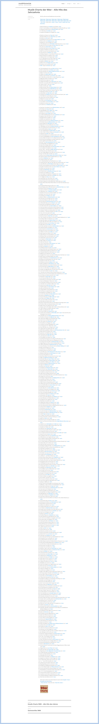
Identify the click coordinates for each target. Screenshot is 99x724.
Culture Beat (48, 46)
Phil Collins (54, 312)
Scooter (49, 240)
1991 (60, 26)
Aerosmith (56, 132)
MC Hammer (52, 243)
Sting (60, 155)
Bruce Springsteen (55, 136)
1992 (54, 30)
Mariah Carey (50, 62)
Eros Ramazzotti (51, 351)
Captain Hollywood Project (54, 71)
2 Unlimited (48, 104)
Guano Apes (51, 649)
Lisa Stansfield (54, 606)
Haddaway (49, 41)
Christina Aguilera (53, 189)
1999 (55, 42)
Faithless (48, 94)
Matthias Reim (55, 29)
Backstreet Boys (60, 186)
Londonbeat (56, 114)
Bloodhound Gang (52, 171)
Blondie (46, 246)
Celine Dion (53, 36)
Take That (50, 215)
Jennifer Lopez (53, 593)
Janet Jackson (51, 286)
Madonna (47, 295)
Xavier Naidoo (53, 205)
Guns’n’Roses (56, 166)
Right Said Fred (54, 149)
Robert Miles (48, 74)
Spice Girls (48, 276)
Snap (51, 35)
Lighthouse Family (48, 357)
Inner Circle (55, 45)
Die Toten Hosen (55, 146)
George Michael (60, 421)
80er (44, 22)
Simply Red (49, 555)
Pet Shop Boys (48, 100)
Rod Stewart (55, 155)
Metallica (53, 465)
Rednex (49, 52)
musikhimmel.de (25, 3)
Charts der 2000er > (59, 682)
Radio (74, 3)
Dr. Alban (49, 30)
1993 (56, 41)
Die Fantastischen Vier (50, 142)
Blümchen (50, 584)
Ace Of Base (52, 48)
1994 (58, 32)
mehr (78, 3)
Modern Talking (60, 345)
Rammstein (46, 169)
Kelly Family (52, 130)
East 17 (48, 176)
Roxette (46, 61)
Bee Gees (49, 285)
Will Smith (50, 123)
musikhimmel (30, 16)
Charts (63, 3)
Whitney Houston (54, 120)
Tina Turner (58, 351)
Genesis (50, 311)
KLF (51, 247)
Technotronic (48, 409)
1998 (59, 36)
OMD (54, 450)
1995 (56, 49)
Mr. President (50, 101)
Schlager (69, 3)
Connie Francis (50, 228)
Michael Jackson (56, 107)
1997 (67, 43)
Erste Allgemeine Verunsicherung (53, 650)
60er (70, 20)
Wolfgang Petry (56, 377)
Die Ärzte (53, 75)
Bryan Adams (57, 39)
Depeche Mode (52, 220)
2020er (60, 22)
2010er (56, 22)
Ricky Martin (51, 266)
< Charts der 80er (43, 682)
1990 (62, 29)
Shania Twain (57, 633)
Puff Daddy (52, 43)
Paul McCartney (53, 257)
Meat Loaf (54, 68)
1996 (69, 27)
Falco (50, 129)
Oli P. (51, 91)
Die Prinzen (51, 263)
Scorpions (51, 26)
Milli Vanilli (51, 296)
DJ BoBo (54, 175)
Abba (41, 65)
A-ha (51, 561)
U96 (47, 38)
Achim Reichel (51, 387)
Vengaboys (56, 457)
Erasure (48, 65)
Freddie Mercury (53, 88)
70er (42, 22)
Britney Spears (54, 87)
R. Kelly (50, 231)
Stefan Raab (53, 502)
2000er (53, 22)
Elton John (54, 81)
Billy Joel (52, 317)
